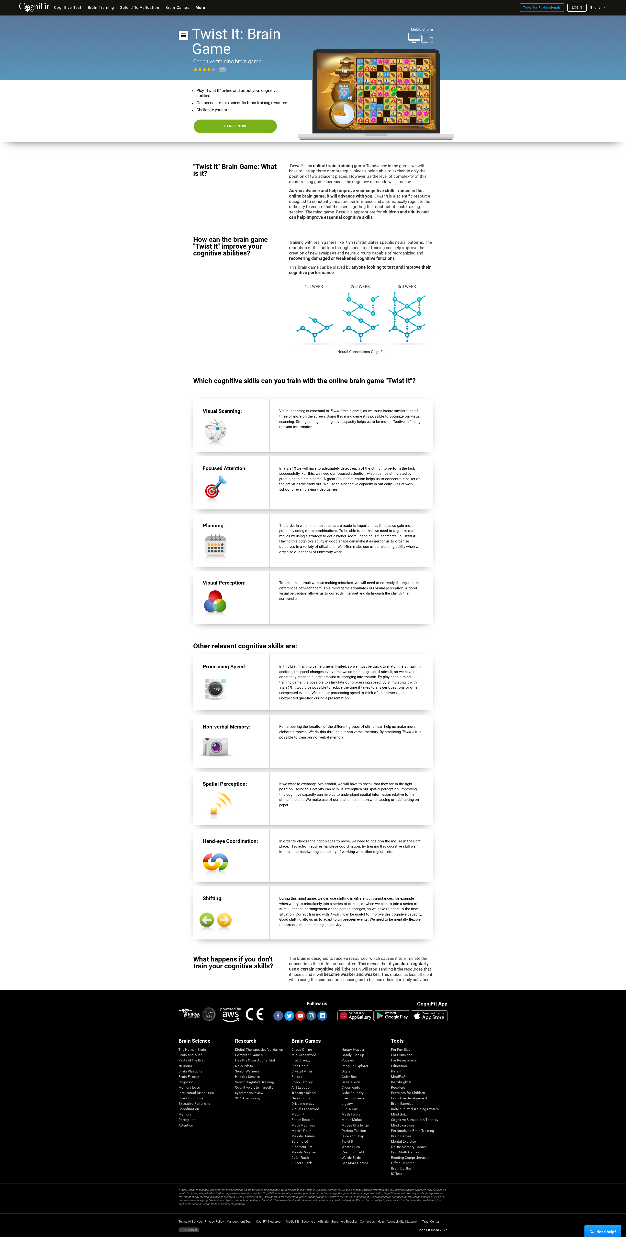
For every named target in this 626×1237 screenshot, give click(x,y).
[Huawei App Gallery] (355, 1015)
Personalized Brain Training (412, 1131)
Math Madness (303, 1125)
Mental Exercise (403, 1141)
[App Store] (429, 1015)
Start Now (235, 126)
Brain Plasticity (190, 1071)
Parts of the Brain (192, 1060)
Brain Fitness (189, 1077)
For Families (400, 1049)
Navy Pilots (244, 1066)
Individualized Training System (415, 1109)
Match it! (298, 1114)
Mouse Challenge (355, 1125)
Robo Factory (302, 1082)
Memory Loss (189, 1087)
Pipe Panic (299, 1066)
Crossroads (351, 1087)
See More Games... (356, 1163)
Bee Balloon (351, 1082)
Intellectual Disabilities (196, 1093)
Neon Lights (301, 1098)
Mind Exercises (402, 1125)
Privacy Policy (214, 1221)
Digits (346, 1071)
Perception (187, 1120)
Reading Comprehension (410, 1158)
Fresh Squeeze (353, 1098)
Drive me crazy (302, 1103)
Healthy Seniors (247, 1077)
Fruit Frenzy (300, 1060)
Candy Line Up (353, 1055)
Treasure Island (303, 1093)
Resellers (398, 1087)
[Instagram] (311, 1016)
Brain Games (401, 1136)
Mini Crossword (303, 1055)
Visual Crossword (305, 1109)
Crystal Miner (302, 1071)
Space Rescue (302, 1120)
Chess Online (301, 1049)
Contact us (367, 1221)
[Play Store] (392, 1015)
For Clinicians (401, 1055)
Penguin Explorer (355, 1066)
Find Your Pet (302, 1147)
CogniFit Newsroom (269, 1221)
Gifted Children (402, 1163)
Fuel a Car (350, 1109)
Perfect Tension (354, 1131)
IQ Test (396, 1174)
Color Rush (300, 1158)
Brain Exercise (402, 1103)
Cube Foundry (353, 1093)
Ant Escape (300, 1087)
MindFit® (398, 1077)
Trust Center (430, 1221)
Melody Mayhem (304, 1152)
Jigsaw (347, 1103)
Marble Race (301, 1131)
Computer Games (249, 1055)
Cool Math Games (405, 1152)
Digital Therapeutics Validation (259, 1049)
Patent (396, 1071)
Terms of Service (190, 1221)
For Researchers (404, 1060)
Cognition (186, 1082)
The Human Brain (192, 1049)
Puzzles (348, 1060)
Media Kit (292, 1221)
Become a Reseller (344, 1221)
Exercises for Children (408, 1093)
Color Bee (349, 1077)
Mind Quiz (399, 1114)
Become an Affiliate (315, 1221)
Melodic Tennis (303, 1136)
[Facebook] (278, 1016)
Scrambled (299, 1141)
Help (381, 1221)
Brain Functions (191, 1098)
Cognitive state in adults (254, 1087)
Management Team (239, 1221)
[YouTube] (300, 1016)
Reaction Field (353, 1152)
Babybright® (401, 1082)
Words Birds (351, 1158)
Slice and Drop (353, 1136)
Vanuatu (190, 1229)
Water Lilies (351, 1147)
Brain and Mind (190, 1055)
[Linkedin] (322, 1016)
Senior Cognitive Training (254, 1082)
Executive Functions (194, 1103)
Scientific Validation (139, 7)
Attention (186, 1125)
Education (399, 1066)
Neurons (185, 1066)
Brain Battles (401, 1168)
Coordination (189, 1109)
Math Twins (351, 1114)
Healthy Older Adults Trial (255, 1060)
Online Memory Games (408, 1147)
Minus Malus (352, 1120)
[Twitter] (289, 1016)
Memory (185, 1114)
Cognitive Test (68, 7)
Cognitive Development (409, 1098)
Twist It (347, 1141)
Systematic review (249, 1093)
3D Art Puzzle (302, 1163)
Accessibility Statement (403, 1221)
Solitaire (297, 1077)
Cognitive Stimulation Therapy (414, 1120)
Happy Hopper (353, 1049)
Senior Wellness (247, 1071)
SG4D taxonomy (248, 1098)
